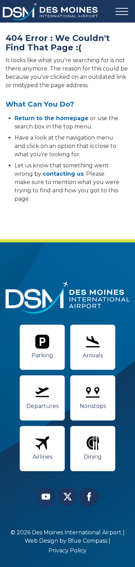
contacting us (63, 173)
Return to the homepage (52, 118)
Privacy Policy (67, 550)
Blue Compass (87, 540)
